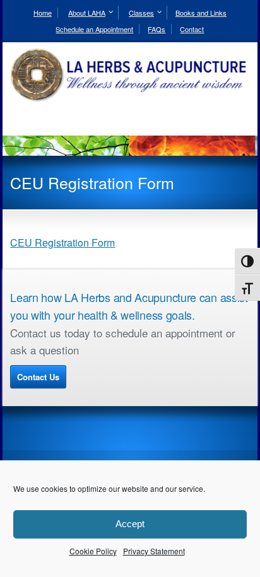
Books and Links (201, 13)
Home (42, 13)
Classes (141, 13)
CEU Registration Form (62, 242)
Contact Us (38, 377)
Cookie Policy (93, 550)
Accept (130, 523)
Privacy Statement (154, 550)
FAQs (156, 29)
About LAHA (86, 13)
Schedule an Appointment (94, 29)
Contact (192, 29)
